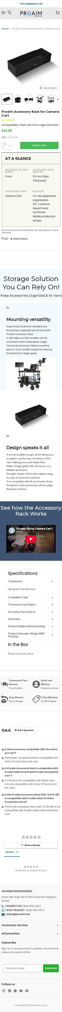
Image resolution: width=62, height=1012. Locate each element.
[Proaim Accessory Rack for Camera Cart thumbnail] (7, 99)
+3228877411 (13, 906)
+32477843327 (15, 910)
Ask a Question (25, 730)
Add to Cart (39, 145)
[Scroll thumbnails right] (57, 99)
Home (5, 28)
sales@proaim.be (18, 914)
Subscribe (51, 968)
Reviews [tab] (10, 851)
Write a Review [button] (32, 845)
